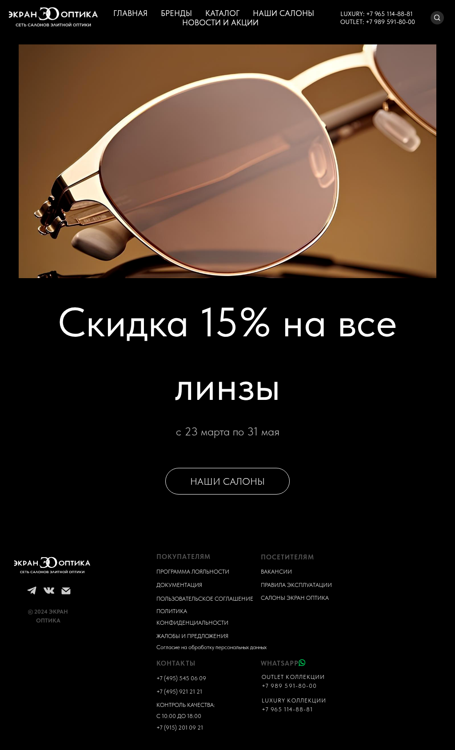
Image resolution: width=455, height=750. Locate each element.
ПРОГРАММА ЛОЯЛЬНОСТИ (192, 571)
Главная (130, 13)
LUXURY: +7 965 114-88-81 (376, 13)
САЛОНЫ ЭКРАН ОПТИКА (295, 597)
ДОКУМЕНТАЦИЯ (179, 585)
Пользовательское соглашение (204, 598)
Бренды (176, 13)
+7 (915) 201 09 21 (179, 727)
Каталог (222, 13)
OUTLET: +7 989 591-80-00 (377, 21)
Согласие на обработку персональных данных (211, 647)
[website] (437, 17)
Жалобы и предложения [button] (192, 636)
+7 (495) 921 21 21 (179, 691)
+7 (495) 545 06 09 (181, 678)
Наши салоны (283, 13)
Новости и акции (220, 22)
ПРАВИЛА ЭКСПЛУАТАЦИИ (296, 585)
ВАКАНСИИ (276, 571)
